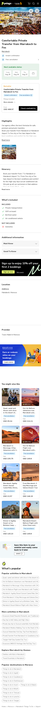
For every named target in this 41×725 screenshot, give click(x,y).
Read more (6, 140)
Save (18, 554)
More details (8, 102)
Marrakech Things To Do (24, 706)
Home (4, 706)
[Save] (17, 390)
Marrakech (6, 51)
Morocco (11, 706)
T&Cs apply (20, 272)
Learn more (8, 362)
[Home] (12, 3)
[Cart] (29, 3)
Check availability (28, 108)
